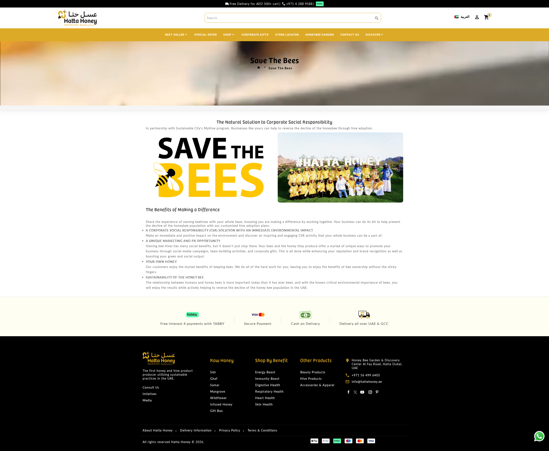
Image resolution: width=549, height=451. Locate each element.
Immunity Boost (267, 379)
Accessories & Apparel (317, 385)
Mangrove (217, 391)
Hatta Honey (181, 442)
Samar (215, 385)
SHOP (227, 34)
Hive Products (311, 379)
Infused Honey (221, 404)
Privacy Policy (229, 430)
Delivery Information (196, 430)
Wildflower (218, 398)
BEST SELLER (174, 34)
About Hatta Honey (158, 430)
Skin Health (264, 404)
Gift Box (216, 411)
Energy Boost (265, 372)
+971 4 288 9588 (299, 4)
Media (147, 400)
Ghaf (213, 379)
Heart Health (265, 398)
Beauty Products (312, 372)
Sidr (213, 372)
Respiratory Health (269, 391)
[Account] (477, 17)
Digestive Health (267, 385)
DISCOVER (373, 34)
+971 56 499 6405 (366, 375)
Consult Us (151, 387)
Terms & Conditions (262, 430)
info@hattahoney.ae (367, 382)
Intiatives (150, 394)
